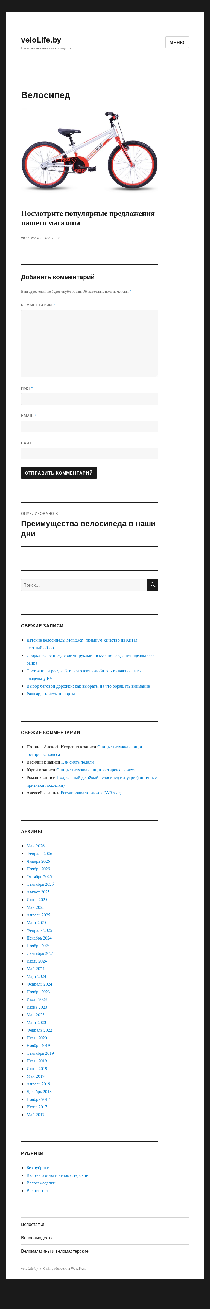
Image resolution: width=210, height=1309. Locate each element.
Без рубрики (38, 1167)
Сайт (26, 442)
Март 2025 (36, 922)
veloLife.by (41, 39)
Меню (177, 42)
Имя (27, 388)
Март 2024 (36, 976)
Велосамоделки (41, 1183)
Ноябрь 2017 (38, 1099)
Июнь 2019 (37, 1068)
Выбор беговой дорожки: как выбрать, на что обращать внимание (88, 686)
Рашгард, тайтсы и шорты (51, 693)
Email (29, 415)
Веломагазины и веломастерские (57, 1175)
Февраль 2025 (39, 930)
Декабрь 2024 (39, 938)
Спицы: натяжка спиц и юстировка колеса (96, 769)
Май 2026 (36, 845)
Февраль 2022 (39, 1030)
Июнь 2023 (37, 1007)
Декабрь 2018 (39, 1091)
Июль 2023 (37, 999)
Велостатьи (37, 1190)
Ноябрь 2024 (38, 945)
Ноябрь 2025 (38, 868)
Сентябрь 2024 (40, 953)
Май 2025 (36, 907)
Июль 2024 (37, 961)
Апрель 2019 (38, 1084)
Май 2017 (36, 1114)
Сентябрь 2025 (40, 884)
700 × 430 (52, 238)
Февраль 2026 (39, 853)
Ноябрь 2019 (38, 1045)
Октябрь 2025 (39, 876)
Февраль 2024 (39, 984)
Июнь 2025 (37, 899)
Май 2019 (36, 1076)
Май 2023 (36, 1014)
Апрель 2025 (38, 915)
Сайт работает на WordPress (64, 1268)
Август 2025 (38, 892)
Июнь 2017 (37, 1107)
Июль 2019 (37, 1060)
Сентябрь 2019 (40, 1053)
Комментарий (38, 304)
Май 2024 (36, 968)
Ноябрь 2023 (38, 991)
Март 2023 (36, 1022)
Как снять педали (77, 762)
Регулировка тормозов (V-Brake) (91, 792)
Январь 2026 (38, 861)
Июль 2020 (37, 1037)
